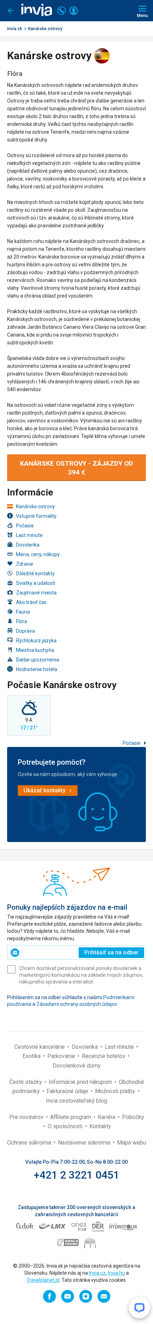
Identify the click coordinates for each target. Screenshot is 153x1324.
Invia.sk (14, 28)
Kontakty (100, 1126)
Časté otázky (26, 1082)
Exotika (32, 1056)
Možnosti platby (116, 1091)
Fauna (23, 612)
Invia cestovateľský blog (76, 1100)
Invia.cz (97, 1273)
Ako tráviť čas (31, 602)
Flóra (21, 621)
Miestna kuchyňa (35, 650)
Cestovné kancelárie (40, 1046)
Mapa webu (131, 1142)
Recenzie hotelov (104, 1056)
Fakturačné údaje (68, 1091)
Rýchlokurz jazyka (36, 640)
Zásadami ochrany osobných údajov (76, 1004)
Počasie (25, 525)
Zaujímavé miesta (36, 592)
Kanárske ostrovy (45, 28)
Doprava (25, 631)
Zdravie (24, 564)
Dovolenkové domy (77, 1065)
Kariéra (107, 1117)
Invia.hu (116, 1273)
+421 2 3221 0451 (77, 1175)
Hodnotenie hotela (36, 669)
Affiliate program (71, 1117)
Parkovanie (61, 1056)
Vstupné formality (36, 516)
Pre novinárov (27, 1117)
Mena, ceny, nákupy (38, 554)
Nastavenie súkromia (85, 1142)
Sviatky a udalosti (35, 583)
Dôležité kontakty (35, 573)
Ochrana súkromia (30, 1142)
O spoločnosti (66, 1126)
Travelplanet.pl (42, 1280)
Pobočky (133, 1117)
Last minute (29, 535)
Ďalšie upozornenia (37, 660)
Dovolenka (27, 545)
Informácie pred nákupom (81, 1082)
